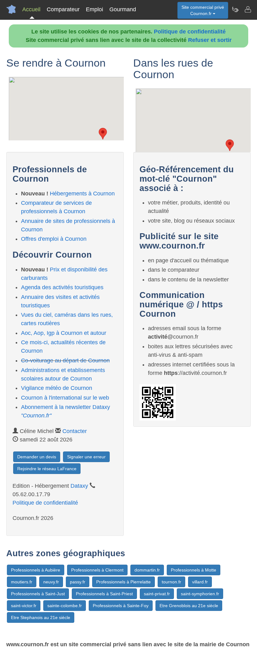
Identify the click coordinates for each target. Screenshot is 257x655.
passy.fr (77, 581)
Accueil (31, 9)
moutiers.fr (21, 581)
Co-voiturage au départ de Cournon (65, 360)
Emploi (94, 9)
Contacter (74, 431)
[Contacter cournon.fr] (247, 9)
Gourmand (122, 9)
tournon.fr (171, 581)
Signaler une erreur (86, 456)
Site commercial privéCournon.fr (202, 10)
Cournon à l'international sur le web (65, 398)
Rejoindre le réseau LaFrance (46, 468)
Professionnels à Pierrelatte (123, 581)
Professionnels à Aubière (35, 569)
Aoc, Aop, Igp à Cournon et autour (63, 333)
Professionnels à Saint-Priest (104, 593)
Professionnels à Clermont (97, 569)
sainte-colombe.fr (64, 605)
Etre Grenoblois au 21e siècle (189, 605)
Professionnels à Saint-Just (38, 593)
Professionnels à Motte (193, 569)
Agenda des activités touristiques (62, 287)
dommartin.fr (147, 569)
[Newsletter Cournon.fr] (235, 9)
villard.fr (200, 581)
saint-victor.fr (23, 605)
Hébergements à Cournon (82, 193)
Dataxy (79, 486)
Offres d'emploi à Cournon (54, 239)
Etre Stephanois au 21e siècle (40, 617)
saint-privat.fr (157, 593)
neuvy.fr (51, 581)
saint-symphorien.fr (200, 593)
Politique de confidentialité (190, 31)
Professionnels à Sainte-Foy (121, 605)
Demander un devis (36, 456)
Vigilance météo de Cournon (56, 388)
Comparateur (63, 9)
